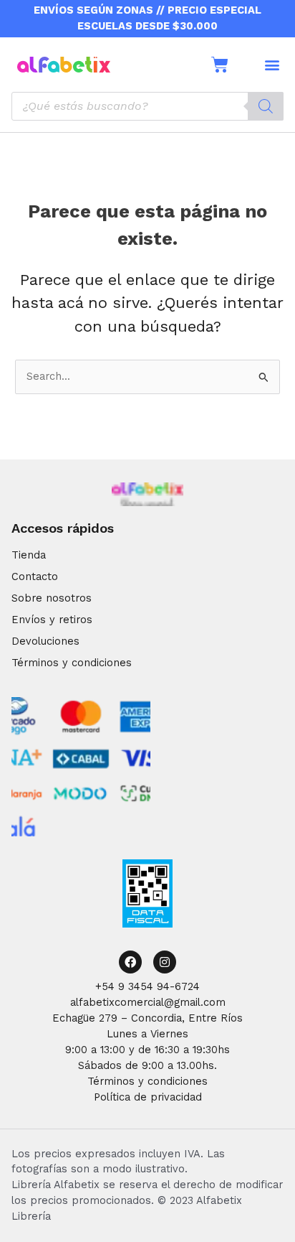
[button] (272, 64)
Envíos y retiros (51, 619)
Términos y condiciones (71, 662)
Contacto (34, 576)
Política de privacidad (148, 1097)
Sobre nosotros (51, 598)
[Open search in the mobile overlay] (147, 106)
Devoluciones (45, 641)
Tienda (28, 554)
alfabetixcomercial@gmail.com (148, 1002)
